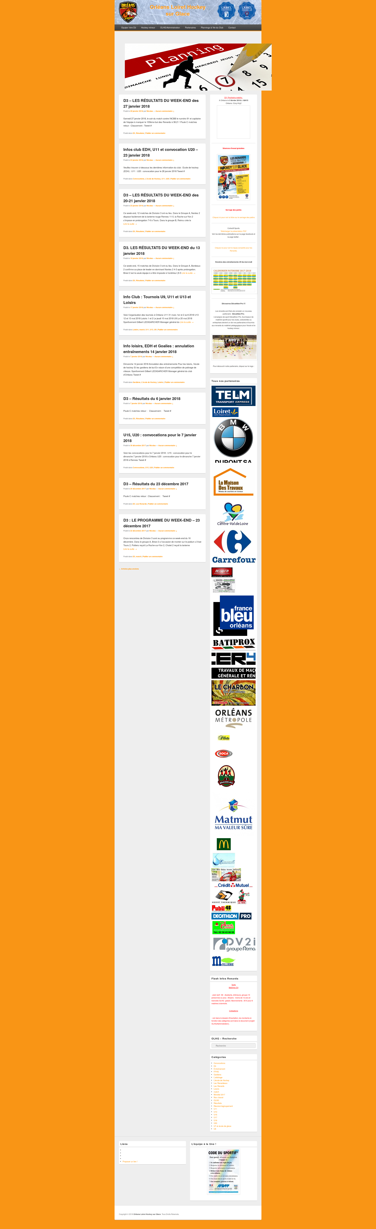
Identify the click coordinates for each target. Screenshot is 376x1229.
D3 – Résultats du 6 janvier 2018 (151, 398)
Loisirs (136, 329)
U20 (167, 178)
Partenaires (190, 27)
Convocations (138, 178)
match (142, 329)
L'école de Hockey (153, 178)
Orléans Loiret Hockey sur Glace (178, 10)
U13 (151, 329)
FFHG (216, 1071)
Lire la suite (130, 223)
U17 (215, 1117)
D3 (134, 133)
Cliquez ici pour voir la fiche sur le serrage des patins (234, 217)
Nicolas (150, 111)
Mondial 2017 (219, 1094)
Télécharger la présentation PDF (233, 231)
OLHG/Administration (170, 27)
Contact (232, 27)
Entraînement (219, 1068)
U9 (155, 329)
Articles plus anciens (129, 568)
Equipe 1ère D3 (128, 27)
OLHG (216, 1100)
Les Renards (141, 503)
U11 (163, 178)
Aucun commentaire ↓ (165, 111)
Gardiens (136, 382)
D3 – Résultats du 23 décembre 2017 (155, 483)
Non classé (218, 1097)
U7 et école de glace (222, 1126)
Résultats (140, 133)
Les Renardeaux (221, 1083)
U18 (215, 1120)
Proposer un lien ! (130, 1161)
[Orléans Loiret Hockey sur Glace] (128, 22)
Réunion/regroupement (223, 1106)
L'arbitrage (218, 1077)
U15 (147, 467)
